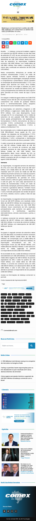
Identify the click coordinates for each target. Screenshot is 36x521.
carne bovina (8, 300)
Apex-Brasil (28, 294)
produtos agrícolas (21, 316)
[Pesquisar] (31, 346)
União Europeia (20, 322)
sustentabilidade (25, 319)
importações (22, 313)
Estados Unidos (24, 306)
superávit (7, 319)
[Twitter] (8, 511)
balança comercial (17, 297)
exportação (3, 309)
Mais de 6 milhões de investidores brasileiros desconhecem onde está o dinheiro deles (27, 452)
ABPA (9, 294)
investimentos (30, 313)
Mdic (14, 316)
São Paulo (3, 322)
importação (15, 313)
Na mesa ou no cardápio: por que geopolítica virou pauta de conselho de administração (27, 467)
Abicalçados (4, 294)
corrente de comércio (10, 306)
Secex (33, 316)
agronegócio (21, 294)
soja (2, 319)
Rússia (28, 316)
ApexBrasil (3, 297)
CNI (5, 303)
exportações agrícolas (19, 309)
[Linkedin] (4, 511)
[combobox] (14, 346)
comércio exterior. (30, 303)
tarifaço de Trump (11, 322)
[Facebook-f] (15, 511)
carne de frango (16, 300)
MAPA (10, 316)
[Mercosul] (27, 322)
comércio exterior (11, 303)
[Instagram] (12, 511)
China (29, 300)
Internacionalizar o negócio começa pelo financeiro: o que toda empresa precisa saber (27, 437)
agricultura (14, 294)
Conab (2, 306)
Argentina (9, 297)
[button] (18, 12)
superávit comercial (15, 319)
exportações (10, 309)
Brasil (2, 300)
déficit (18, 306)
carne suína (24, 300)
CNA (2, 303)
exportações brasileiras (6, 313)
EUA (30, 306)
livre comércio (4, 316)
